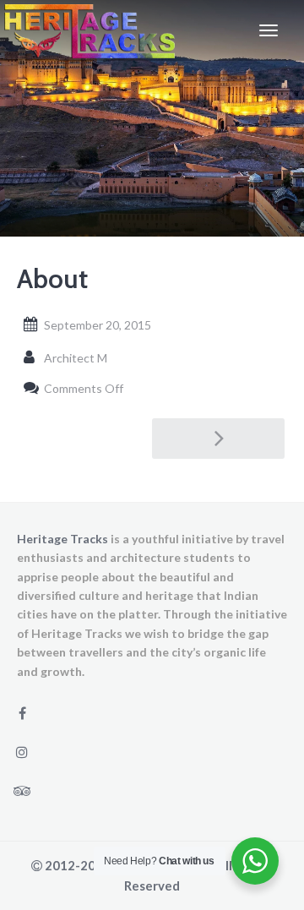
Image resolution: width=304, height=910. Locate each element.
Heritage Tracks (62, 538)
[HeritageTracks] (89, 30)
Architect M (75, 358)
